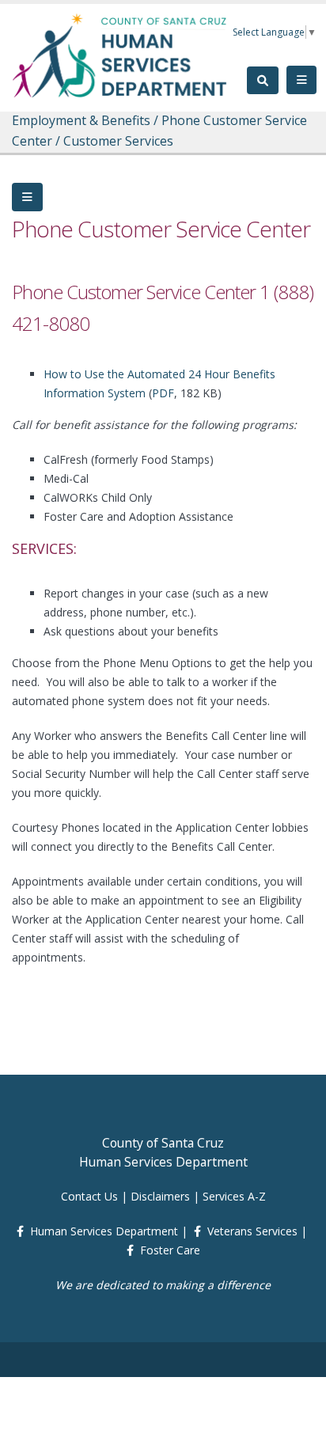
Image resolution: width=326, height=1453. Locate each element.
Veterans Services (252, 1231)
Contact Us (89, 1196)
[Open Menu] (301, 80)
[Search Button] (263, 80)
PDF (163, 392)
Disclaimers (160, 1196)
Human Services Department (104, 1231)
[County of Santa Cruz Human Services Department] (120, 55)
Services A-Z (234, 1196)
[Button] (27, 197)
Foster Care (170, 1250)
